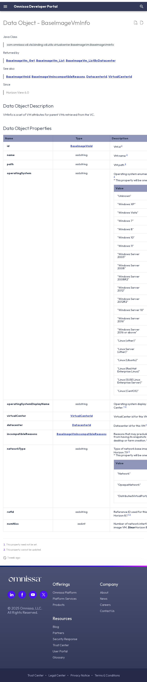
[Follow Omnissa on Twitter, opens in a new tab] (43, 595)
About (104, 592)
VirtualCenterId (120, 76)
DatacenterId (96, 76)
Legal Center (57, 675)
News (103, 598)
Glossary (59, 657)
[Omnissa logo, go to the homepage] (25, 580)
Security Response (65, 639)
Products (59, 605)
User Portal (60, 651)
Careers (105, 605)
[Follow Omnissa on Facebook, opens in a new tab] (22, 595)
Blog (56, 627)
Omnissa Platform (65, 592)
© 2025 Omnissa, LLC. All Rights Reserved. (24, 610)
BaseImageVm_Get (20, 60)
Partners (58, 633)
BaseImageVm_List (50, 60)
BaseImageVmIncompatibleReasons (58, 76)
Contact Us (107, 611)
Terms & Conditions (107, 675)
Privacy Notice (80, 675)
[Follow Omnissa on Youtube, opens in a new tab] (33, 595)
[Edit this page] (141, 22)
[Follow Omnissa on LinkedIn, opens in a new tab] (11, 595)
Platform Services (65, 598)
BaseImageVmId (18, 76)
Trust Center (61, 645)
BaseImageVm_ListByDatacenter (91, 60)
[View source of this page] (135, 22)
